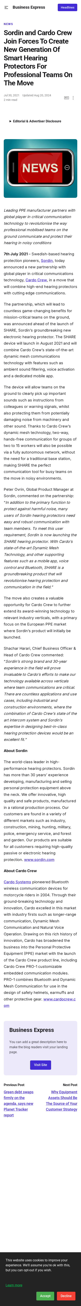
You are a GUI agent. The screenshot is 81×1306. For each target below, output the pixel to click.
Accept (45, 1296)
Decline (66, 1296)
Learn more (14, 1285)
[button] (6, 7)
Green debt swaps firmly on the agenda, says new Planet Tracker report (18, 1103)
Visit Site (40, 1065)
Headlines (67, 7)
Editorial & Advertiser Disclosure (37, 121)
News (8, 24)
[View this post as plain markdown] (66, 98)
